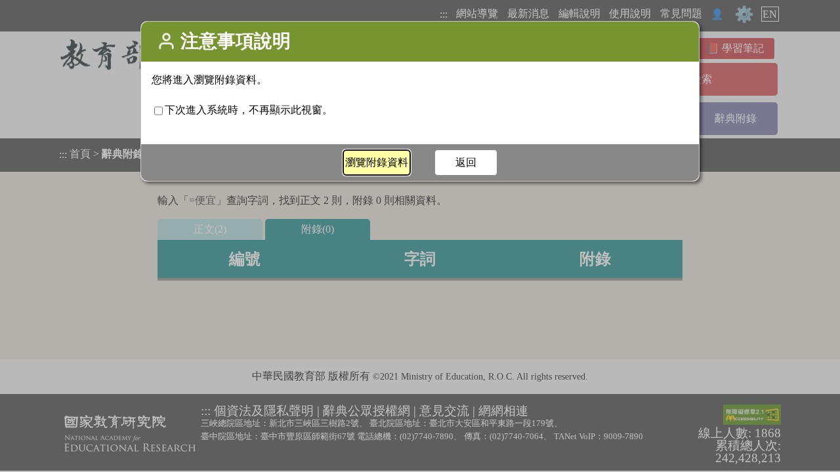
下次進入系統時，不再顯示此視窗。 (249, 109)
